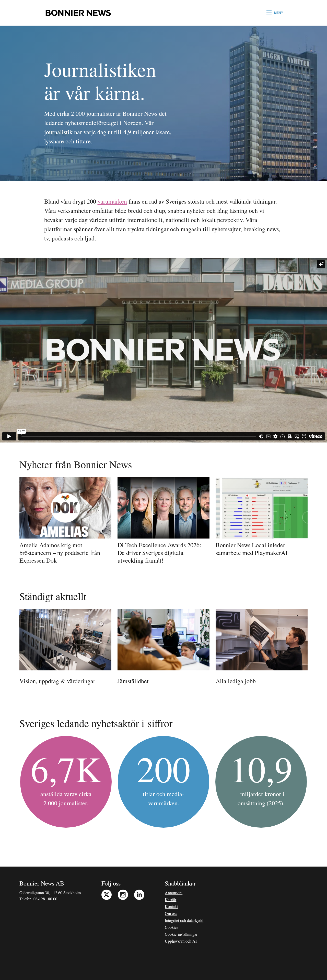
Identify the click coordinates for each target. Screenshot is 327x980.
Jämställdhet (133, 681)
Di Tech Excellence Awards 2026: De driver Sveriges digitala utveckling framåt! (159, 552)
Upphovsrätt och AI (181, 941)
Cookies (171, 927)
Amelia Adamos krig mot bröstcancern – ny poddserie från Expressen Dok (59, 552)
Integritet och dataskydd (184, 920)
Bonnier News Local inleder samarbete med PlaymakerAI (251, 548)
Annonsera (173, 892)
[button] (274, 12)
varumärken (112, 201)
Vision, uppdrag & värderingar (57, 681)
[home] (78, 12)
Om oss (171, 913)
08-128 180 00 (45, 898)
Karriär (170, 899)
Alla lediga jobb (236, 681)
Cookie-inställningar (181, 934)
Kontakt (171, 906)
